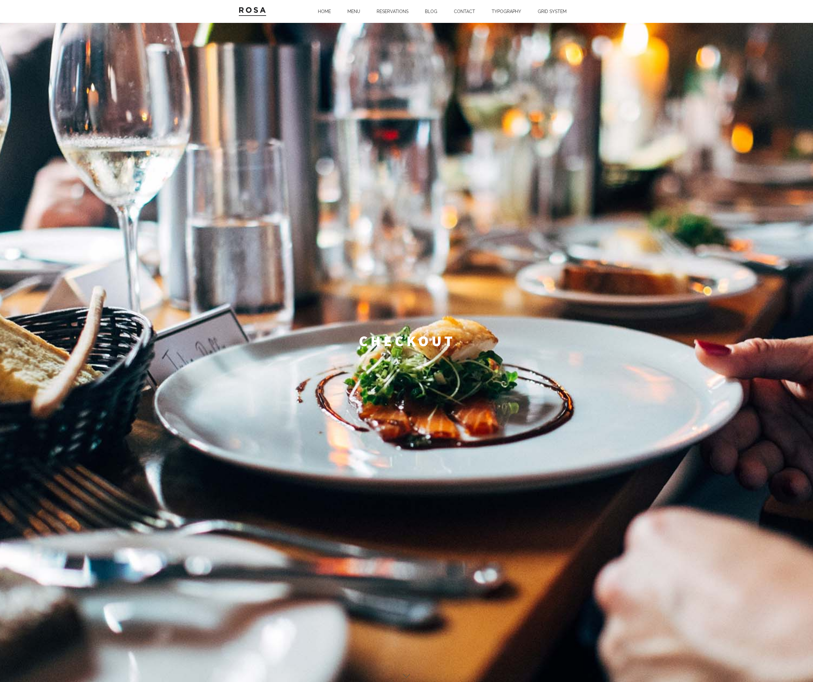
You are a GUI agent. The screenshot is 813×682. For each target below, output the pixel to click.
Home (324, 11)
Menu (353, 11)
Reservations (392, 11)
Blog (431, 11)
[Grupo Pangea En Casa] (254, 11)
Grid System (552, 11)
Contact (464, 11)
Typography (506, 11)
